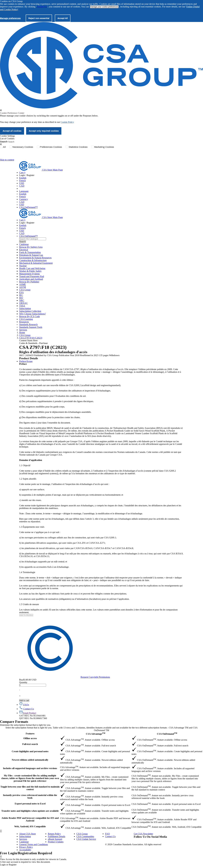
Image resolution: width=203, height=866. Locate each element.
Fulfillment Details (56, 836)
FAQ (107, 833)
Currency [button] (23, 199)
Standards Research (28, 324)
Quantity (23, 682)
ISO (21, 297)
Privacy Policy (26, 847)
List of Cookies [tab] (7, 138)
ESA (21, 292)
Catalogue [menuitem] (24, 244)
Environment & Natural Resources (35, 257)
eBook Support (55, 839)
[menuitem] (101, 249)
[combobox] (32, 238)
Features (30, 733)
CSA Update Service (86, 839)
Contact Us (110, 836)
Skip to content (7, 159)
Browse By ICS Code (29, 316)
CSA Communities (85, 836)
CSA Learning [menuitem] (26, 319)
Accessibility (25, 849)
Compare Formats (14, 722)
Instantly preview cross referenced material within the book (30, 796)
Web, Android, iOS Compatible (30, 826)
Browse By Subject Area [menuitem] (31, 247)
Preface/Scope (26, 361)
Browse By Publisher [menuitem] (29, 281)
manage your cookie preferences (104, 7)
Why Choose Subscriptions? (32, 314)
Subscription (25, 836)
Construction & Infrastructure (33, 260)
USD (21, 183)
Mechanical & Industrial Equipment (36, 263)
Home (22, 332)
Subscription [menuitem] (25, 308)
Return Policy (54, 833)
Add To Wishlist (26, 615)
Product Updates (55, 841)
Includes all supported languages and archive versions (30, 768)
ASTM (22, 287)
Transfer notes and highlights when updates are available (30, 811)
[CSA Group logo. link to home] (101, 107)
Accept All (42, 6)
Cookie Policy (67, 122)
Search (4, 141)
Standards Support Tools (30, 327)
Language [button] (24, 191)
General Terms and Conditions (33, 844)
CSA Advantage (95, 733)
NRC (21, 300)
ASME (22, 284)
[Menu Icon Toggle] (19, 189)
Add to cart (24, 700)
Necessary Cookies (22, 147)
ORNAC (23, 303)
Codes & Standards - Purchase (33, 343)
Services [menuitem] (23, 330)
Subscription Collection (30, 311)
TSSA (22, 305)
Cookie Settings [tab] (7, 136)
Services (23, 839)
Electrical (23, 249)
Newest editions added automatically (30, 760)
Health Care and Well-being (32, 268)
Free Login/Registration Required (26, 853)
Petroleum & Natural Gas (31, 255)
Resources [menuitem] (24, 322)
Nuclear (23, 265)
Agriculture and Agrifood (31, 279)
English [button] (22, 178)
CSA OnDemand (167, 733)
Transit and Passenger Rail (31, 276)
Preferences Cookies (51, 147)
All (4, 147)
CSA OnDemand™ (28, 207)
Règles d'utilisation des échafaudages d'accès (53, 352)
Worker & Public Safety (30, 271)
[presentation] (1, 110)
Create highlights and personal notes (30, 751)
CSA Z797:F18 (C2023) (30, 338)
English (22, 194)
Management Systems (29, 273)
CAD (21, 186)
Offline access (30, 738)
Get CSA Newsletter (143, 833)
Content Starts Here (28, 340)
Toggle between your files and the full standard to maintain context (30, 788)
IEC (21, 295)
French (22, 180)
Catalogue (24, 841)
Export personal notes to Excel (30, 803)
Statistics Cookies (78, 147)
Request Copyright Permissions (95, 677)
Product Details (28, 358)
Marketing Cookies (104, 147)
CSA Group (24, 289)
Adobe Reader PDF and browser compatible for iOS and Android (30, 819)
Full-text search (30, 744)
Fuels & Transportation (30, 252)
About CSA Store (27, 833)
